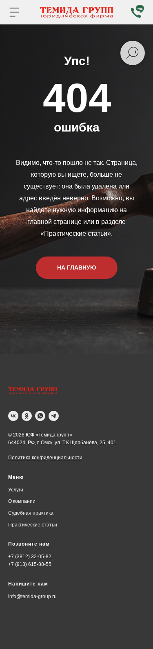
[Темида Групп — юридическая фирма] (32, 391)
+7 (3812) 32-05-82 (29, 556)
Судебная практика (30, 513)
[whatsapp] (40, 416)
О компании (21, 501)
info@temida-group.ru (32, 596)
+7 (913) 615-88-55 (29, 564)
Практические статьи (32, 525)
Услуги (15, 490)
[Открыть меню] (14, 12)
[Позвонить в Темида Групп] (137, 12)
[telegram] (54, 416)
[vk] (13, 416)
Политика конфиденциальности (45, 457)
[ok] (27, 416)
